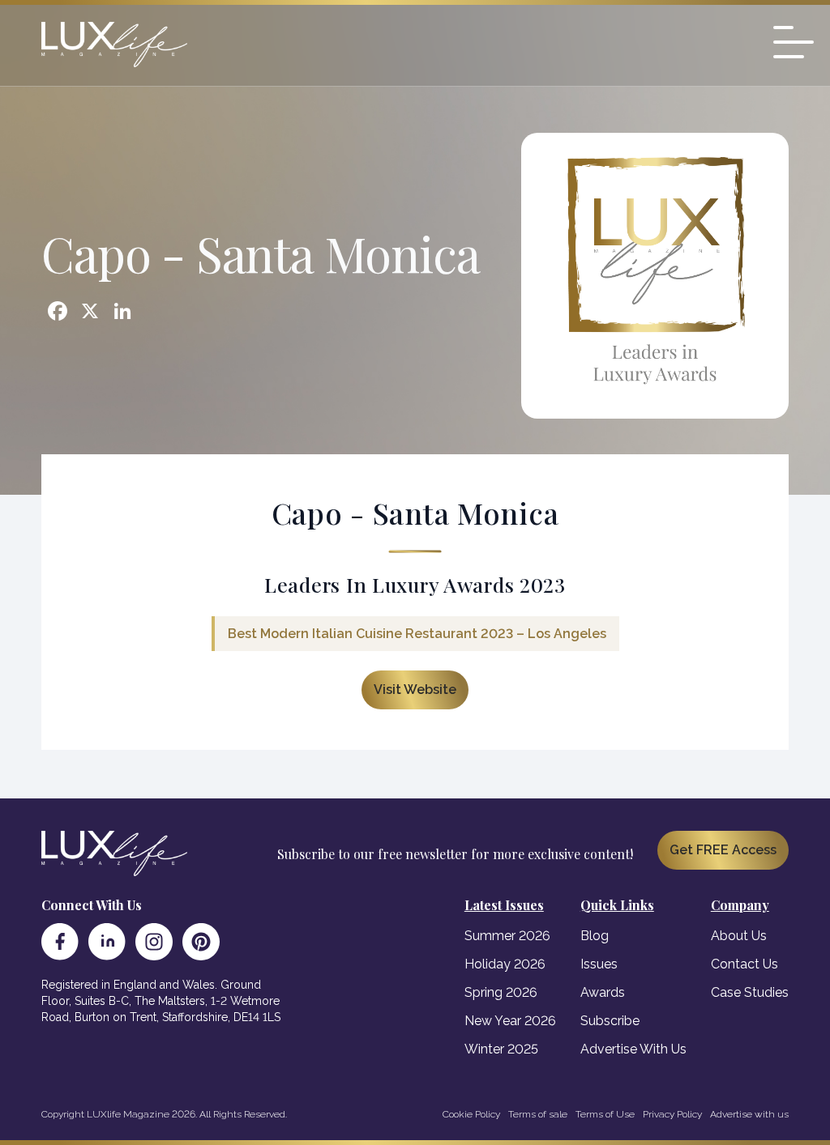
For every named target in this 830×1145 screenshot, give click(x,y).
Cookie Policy (471, 1114)
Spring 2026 (500, 992)
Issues (599, 964)
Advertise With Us (633, 1049)
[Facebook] (60, 941)
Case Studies (750, 992)
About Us (739, 935)
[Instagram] (154, 941)
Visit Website (415, 689)
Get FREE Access (723, 850)
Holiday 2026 (504, 964)
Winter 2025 (501, 1049)
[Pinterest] (201, 941)
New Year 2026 (510, 1020)
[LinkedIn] (107, 941)
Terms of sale (537, 1114)
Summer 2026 (507, 935)
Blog (594, 935)
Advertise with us (749, 1114)
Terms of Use (605, 1114)
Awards (602, 992)
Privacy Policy (672, 1114)
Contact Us (744, 964)
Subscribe (610, 1020)
